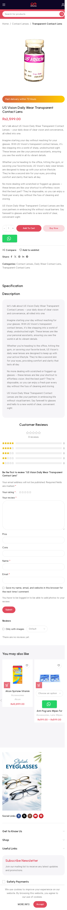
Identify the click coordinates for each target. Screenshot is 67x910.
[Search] (61, 14)
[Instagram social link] (30, 816)
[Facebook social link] (11, 257)
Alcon (18, 699)
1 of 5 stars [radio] (20, 492)
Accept (40, 904)
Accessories (17, 695)
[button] (9, 238)
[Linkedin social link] (23, 257)
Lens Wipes (56, 715)
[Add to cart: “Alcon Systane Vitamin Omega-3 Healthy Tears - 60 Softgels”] (7, 685)
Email (6, 574)
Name (6, 560)
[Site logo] (34, 4)
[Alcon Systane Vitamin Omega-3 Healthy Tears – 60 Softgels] (17, 674)
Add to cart (29, 228)
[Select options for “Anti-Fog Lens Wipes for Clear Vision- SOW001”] (39, 685)
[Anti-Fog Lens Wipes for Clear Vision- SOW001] (49, 674)
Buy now (54, 228)
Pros (4, 534)
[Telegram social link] (27, 257)
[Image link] (21, 781)
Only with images (15, 629)
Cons (5, 547)
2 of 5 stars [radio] (22, 492)
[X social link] (15, 257)
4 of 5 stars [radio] (27, 492)
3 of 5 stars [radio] (25, 492)
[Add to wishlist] (27, 665)
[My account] (63, 5)
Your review (9, 497)
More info (24, 904)
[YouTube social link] (35, 816)
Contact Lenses (20, 23)
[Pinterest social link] (19, 257)
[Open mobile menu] (4, 5)
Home (5, 23)
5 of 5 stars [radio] (30, 492)
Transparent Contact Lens (47, 23)
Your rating (9, 492)
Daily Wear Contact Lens (47, 264)
